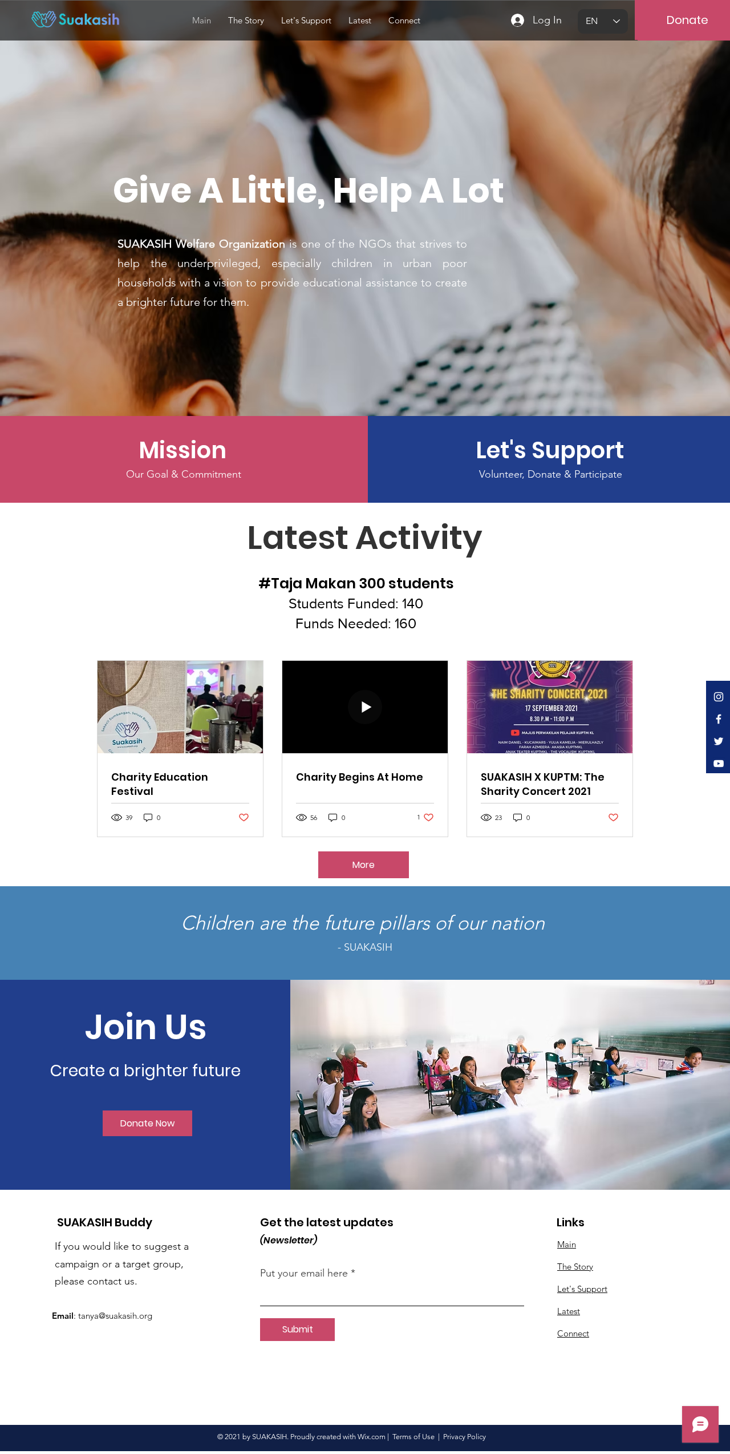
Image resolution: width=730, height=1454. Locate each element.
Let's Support (582, 1288)
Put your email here (304, 1273)
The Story (575, 1266)
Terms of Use (413, 1436)
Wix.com (372, 1436)
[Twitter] (718, 741)
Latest (568, 1311)
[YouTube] (718, 763)
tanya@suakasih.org (115, 1315)
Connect (573, 1333)
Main (566, 1244)
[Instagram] (718, 696)
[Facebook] (718, 719)
